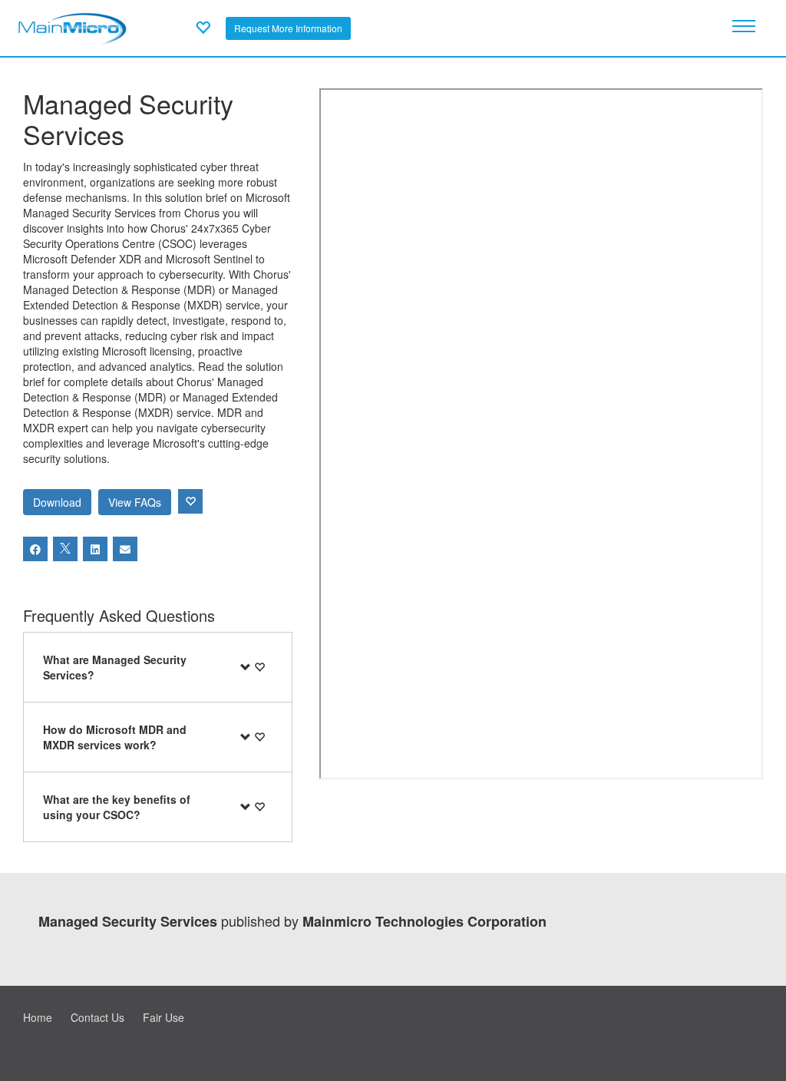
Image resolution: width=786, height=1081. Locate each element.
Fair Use (163, 1017)
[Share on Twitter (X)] (65, 549)
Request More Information (288, 28)
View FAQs (134, 502)
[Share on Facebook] (35, 549)
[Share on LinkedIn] (95, 549)
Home (37, 1017)
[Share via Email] (125, 549)
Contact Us (97, 1017)
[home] (72, 26)
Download (57, 502)
